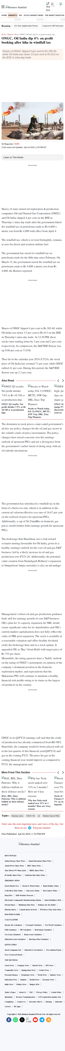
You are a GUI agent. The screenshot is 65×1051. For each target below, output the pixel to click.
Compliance (9, 1002)
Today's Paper (10, 992)
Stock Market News (33, 15)
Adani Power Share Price (14, 866)
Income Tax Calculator (13, 925)
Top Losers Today (33, 891)
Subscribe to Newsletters (33, 950)
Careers (8, 1006)
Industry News (55, 975)
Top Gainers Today (50, 891)
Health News (34, 980)
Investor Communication (25, 997)
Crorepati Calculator (34, 925)
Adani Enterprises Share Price (39, 861)
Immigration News (28, 970)
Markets (12, 15)
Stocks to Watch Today (31, 886)
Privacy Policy (42, 992)
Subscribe (58, 1002)
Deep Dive (8, 895)
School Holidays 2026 (52, 900)
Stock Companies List (13, 950)
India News (9, 984)
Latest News (9, 965)
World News (42, 975)
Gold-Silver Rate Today (14, 891)
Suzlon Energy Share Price (15, 861)
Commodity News (11, 970)
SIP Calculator (25, 930)
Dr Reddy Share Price (13, 875)
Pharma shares (10, 909)
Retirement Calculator (43, 930)
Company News (23, 965)
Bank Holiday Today (51, 886)
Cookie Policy (56, 992)
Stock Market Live (12, 886)
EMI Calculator (11, 930)
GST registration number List (49, 997)
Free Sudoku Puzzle (53, 950)
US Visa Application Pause (26, 26)
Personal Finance (11, 975)
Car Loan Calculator (13, 934)
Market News (37, 965)
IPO (20, 15)
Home (4, 15)
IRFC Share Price (34, 866)
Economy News (48, 980)
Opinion (23, 980)
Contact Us (21, 1002)
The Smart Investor (54, 15)
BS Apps (17, 1006)
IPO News (49, 965)
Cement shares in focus (28, 909)
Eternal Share (10, 905)
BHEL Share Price (37, 870)
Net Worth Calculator (53, 925)
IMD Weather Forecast (24, 895)
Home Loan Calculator (33, 934)
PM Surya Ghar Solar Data (50, 909)
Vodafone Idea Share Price (35, 875)
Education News (11, 980)
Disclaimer (9, 997)
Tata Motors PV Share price (15, 870)
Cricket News (44, 970)
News (17, 34)
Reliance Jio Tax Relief (47, 905)
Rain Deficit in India (12, 914)
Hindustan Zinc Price (27, 905)
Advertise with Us (35, 1002)
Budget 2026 (34, 984)
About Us (22, 992)
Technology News (27, 975)
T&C (31, 992)
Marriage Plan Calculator (39, 939)
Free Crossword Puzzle (13, 955)
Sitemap (49, 1002)
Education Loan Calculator (15, 939)
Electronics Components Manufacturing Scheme (23, 900)
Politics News (21, 984)
